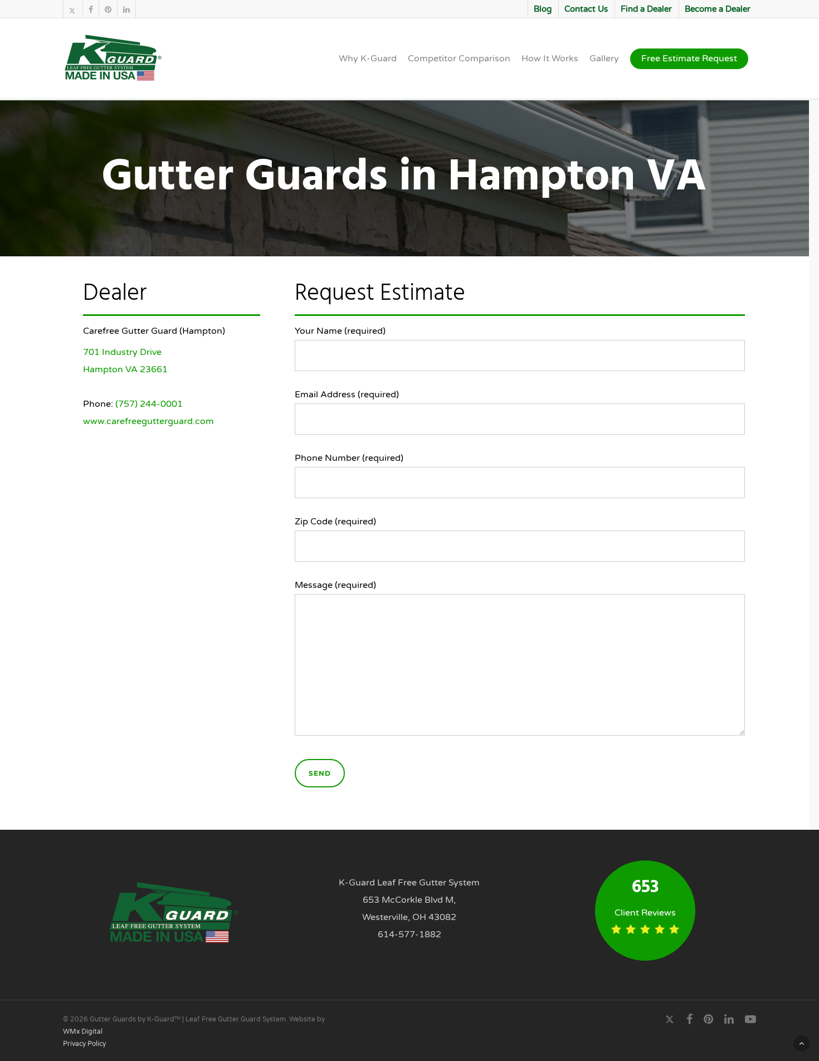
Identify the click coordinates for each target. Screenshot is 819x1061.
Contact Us (586, 9)
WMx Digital (83, 1031)
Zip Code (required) (335, 521)
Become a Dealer (717, 9)
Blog (543, 9)
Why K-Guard (368, 58)
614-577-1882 (409, 934)
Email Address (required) (347, 394)
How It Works (549, 58)
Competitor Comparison (459, 58)
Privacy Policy (84, 1044)
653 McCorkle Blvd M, (409, 900)
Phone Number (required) (349, 458)
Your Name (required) (340, 331)
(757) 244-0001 (149, 404)
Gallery (604, 58)
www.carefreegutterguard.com (148, 421)
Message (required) (335, 585)
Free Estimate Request (689, 58)
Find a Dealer (646, 9)
